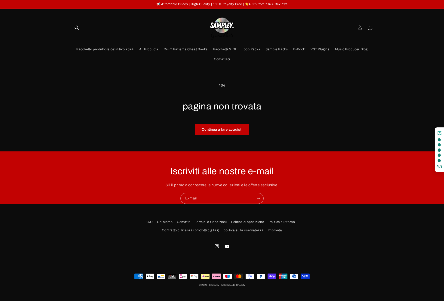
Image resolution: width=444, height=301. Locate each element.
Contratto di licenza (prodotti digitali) (190, 230)
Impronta (275, 230)
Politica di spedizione (247, 222)
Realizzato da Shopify (232, 285)
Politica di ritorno (281, 222)
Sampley (214, 285)
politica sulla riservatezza (243, 230)
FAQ (149, 222)
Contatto (184, 222)
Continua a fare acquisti (222, 129)
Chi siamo (165, 222)
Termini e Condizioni (211, 222)
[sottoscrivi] (258, 198)
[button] (77, 28)
